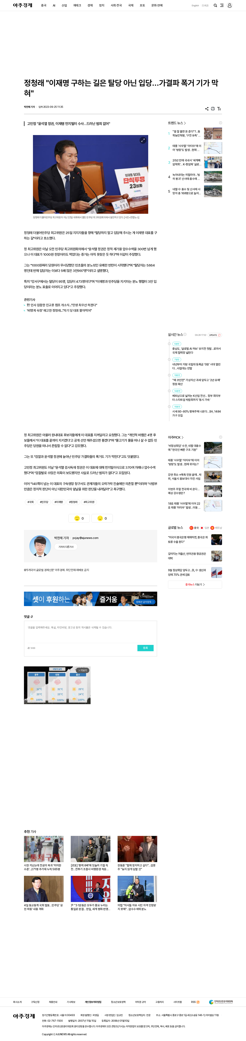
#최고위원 (89, 502)
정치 (101, 5)
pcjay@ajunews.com (86, 538)
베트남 (218, 528)
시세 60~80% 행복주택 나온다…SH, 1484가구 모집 (196, 413)
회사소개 (17, 1002)
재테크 (77, 5)
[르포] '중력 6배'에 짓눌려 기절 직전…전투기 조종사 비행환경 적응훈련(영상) (90, 867)
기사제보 (71, 1002)
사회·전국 (116, 5)
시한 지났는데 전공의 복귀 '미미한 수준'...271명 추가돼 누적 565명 (42, 867)
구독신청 (35, 1002)
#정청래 (73, 502)
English (195, 5)
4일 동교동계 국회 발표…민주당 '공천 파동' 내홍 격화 (43, 907)
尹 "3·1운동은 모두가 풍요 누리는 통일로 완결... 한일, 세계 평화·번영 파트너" (89, 907)
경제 (90, 5)
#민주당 (44, 502)
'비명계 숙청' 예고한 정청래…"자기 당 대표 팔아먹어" (59, 310)
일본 (207, 528)
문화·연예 (157, 5)
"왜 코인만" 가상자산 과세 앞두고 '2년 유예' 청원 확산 (196, 382)
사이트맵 (177, 1002)
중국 (43, 5)
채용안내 (53, 1002)
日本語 (205, 5)
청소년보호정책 (118, 1002)
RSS (193, 1002)
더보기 (185, 585)
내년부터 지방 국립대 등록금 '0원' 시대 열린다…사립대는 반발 (196, 366)
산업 (64, 5)
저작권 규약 (140, 1002)
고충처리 (159, 1002)
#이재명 (59, 502)
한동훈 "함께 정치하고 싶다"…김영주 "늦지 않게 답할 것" (136, 867)
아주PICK (174, 437)
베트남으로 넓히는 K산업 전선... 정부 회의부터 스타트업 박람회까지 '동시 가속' (196, 398)
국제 (130, 5)
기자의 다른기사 (66, 546)
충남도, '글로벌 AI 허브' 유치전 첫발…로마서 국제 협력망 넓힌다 (196, 350)
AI (54, 5)
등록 (145, 648)
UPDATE (213, 335)
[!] (220, 122)
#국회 (31, 502)
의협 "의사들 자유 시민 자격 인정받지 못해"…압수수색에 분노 (137, 907)
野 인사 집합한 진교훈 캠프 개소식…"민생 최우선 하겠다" (62, 305)
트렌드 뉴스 (175, 123)
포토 (142, 5)
